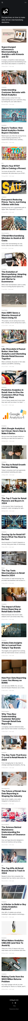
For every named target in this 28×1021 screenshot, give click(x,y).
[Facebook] (15, 1003)
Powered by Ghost (14, 1009)
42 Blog (12, 1000)
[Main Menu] (25, 2)
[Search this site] (2, 2)
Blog (14, 1005)
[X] (12, 1003)
